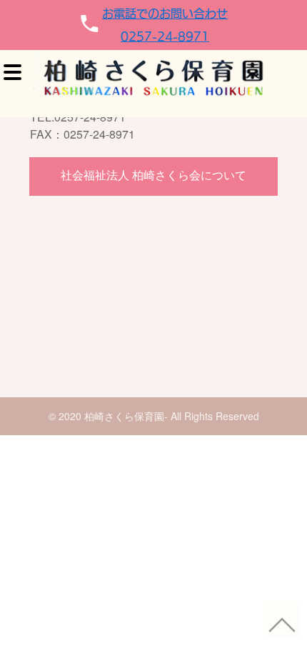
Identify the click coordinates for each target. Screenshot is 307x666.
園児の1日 (262, 274)
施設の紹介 (264, 203)
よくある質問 (269, 310)
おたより (259, 346)
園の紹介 (259, 167)
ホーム (254, 131)
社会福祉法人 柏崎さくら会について (153, 174)
